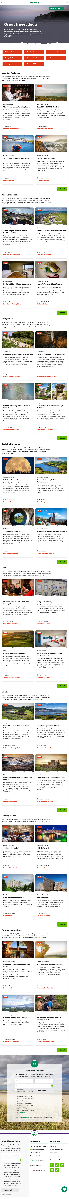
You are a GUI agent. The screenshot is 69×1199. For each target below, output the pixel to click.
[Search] (67, 2)
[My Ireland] (63, 2)
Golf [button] (49, 58)
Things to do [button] (9, 58)
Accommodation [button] (54, 52)
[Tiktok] (57, 1170)
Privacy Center (25, 1117)
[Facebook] (52, 1165)
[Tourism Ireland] (35, 2)
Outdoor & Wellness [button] (34, 64)
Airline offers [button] (9, 52)
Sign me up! (42, 1091)
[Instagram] (57, 1165)
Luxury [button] (7, 64)
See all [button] (62, 189)
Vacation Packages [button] (33, 52)
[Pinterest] (62, 1165)
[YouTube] (52, 1170)
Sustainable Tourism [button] (34, 58)
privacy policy (23, 1112)
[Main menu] (2, 2)
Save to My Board (55, 8)
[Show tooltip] (52, 1086)
